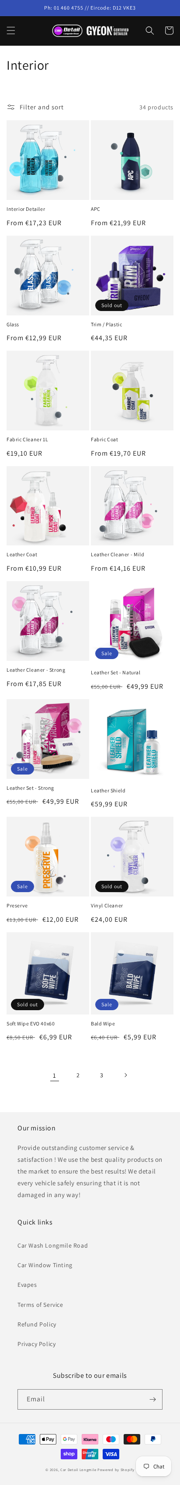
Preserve (17, 905)
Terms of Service (40, 1305)
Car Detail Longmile (78, 1469)
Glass (13, 324)
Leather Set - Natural (116, 672)
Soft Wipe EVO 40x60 (31, 1023)
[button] (11, 30)
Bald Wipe (103, 1023)
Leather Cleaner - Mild (117, 554)
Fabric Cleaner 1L (27, 439)
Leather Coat (22, 554)
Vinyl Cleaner (107, 905)
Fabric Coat (104, 439)
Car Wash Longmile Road (52, 1245)
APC (95, 209)
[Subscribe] (152, 1399)
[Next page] (125, 1075)
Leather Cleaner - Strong (36, 669)
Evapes (27, 1285)
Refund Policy (36, 1324)
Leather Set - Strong (30, 788)
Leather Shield (108, 790)
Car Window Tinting (45, 1265)
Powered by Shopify (116, 1469)
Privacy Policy (36, 1344)
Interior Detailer (26, 209)
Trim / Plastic (106, 324)
